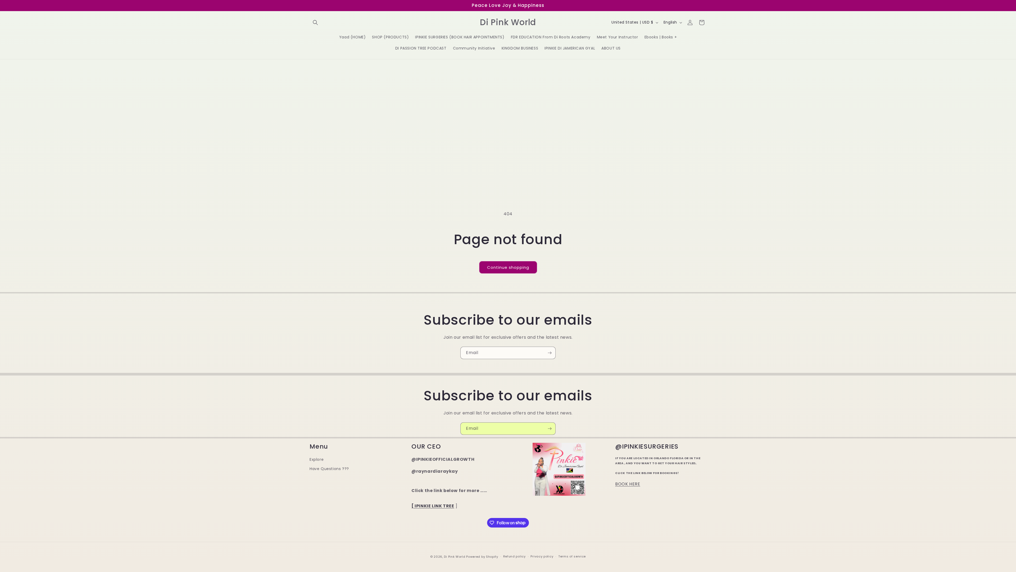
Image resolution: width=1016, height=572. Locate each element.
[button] (315, 22)
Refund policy (514, 556)
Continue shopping (508, 267)
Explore (317, 459)
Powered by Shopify (482, 557)
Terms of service (572, 556)
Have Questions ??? (329, 468)
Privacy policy (541, 556)
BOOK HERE (627, 484)
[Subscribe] (549, 353)
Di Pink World (454, 557)
